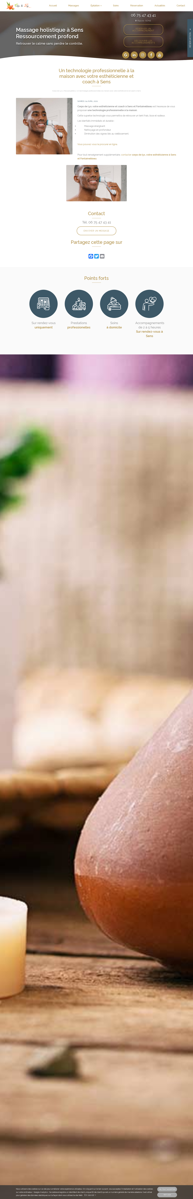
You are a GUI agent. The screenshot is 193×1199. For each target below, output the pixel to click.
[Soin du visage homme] (44, 126)
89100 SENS (144, 20)
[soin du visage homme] (96, 183)
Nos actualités (69, 91)
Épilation (95, 5)
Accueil (53, 5)
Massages (73, 5)
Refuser (167, 1195)
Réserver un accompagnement (143, 30)
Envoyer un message (96, 231)
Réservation (136, 5)
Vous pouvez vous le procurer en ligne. (97, 144)
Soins (116, 5)
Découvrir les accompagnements (143, 42)
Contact (181, 5)
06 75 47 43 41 (143, 15)
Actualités (160, 5)
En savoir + (90, 1195)
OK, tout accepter (167, 1189)
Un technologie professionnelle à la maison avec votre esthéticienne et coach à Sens (109, 91)
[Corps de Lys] (16, 5)
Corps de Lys (57, 91)
